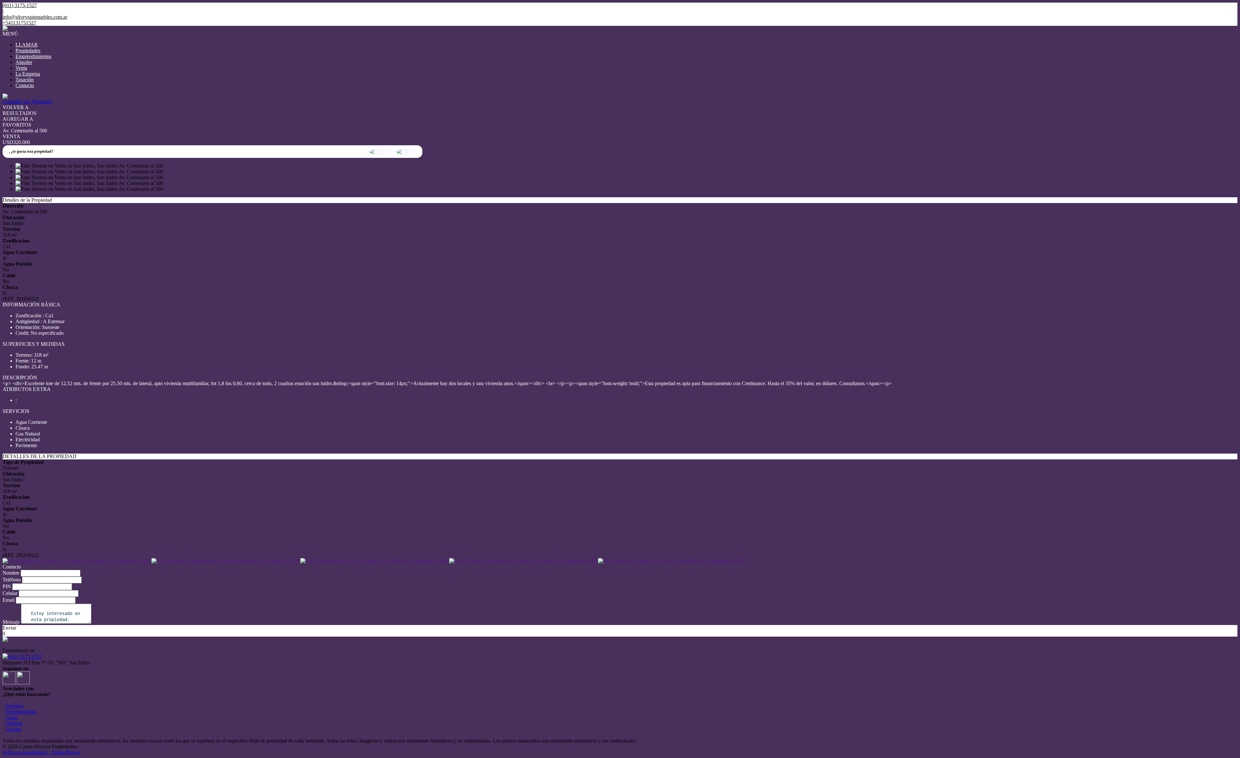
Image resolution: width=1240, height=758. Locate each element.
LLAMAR (27, 44)
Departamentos (20, 711)
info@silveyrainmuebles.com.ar (35, 17)
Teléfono (12, 579)
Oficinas (14, 723)
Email (9, 600)
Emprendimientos (33, 56)
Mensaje (11, 622)
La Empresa (28, 74)
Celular (10, 593)
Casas (11, 717)
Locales (13, 729)
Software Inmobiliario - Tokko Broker (41, 752)
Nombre (11, 573)
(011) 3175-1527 (25, 657)
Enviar (9, 627)
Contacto (25, 85)
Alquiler (24, 62)
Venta (21, 68)
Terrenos (14, 706)
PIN (7, 586)
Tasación (25, 79)
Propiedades (28, 50)
